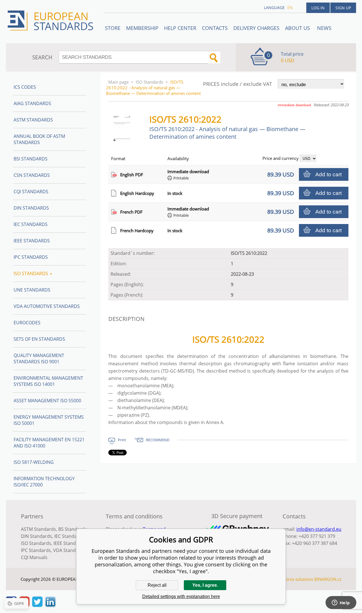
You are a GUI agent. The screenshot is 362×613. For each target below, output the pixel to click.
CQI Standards (31, 191)
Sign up (343, 7)
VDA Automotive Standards (47, 306)
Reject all (157, 585)
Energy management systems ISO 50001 (49, 420)
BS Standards (72, 529)
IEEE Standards (32, 241)
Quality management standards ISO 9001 (39, 358)
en (290, 7)
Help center (180, 28)
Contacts (215, 28)
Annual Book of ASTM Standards (39, 139)
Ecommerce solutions (292, 579)
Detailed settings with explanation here (181, 596)
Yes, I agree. (205, 585)
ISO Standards (149, 82)
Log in (318, 7)
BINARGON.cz (327, 579)
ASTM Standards (33, 120)
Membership (142, 28)
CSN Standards (32, 175)
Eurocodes (27, 322)
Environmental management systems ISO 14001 (48, 381)
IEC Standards (31, 224)
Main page (118, 82)
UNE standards (32, 290)
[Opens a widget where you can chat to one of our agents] (340, 603)
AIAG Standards (32, 103)
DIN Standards (31, 208)
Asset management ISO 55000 (47, 400)
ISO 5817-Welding (34, 462)
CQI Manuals (34, 557)
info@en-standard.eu (318, 529)
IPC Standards (31, 257)
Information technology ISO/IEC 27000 (44, 481)
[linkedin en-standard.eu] (50, 605)
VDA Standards (69, 550)
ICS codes (25, 87)
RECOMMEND (157, 439)
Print (122, 439)
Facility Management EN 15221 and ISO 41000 (49, 442)
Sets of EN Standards (39, 339)
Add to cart (328, 174)
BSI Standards (31, 159)
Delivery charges (256, 28)
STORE (112, 28)
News (324, 28)
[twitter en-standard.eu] (37, 605)
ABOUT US (298, 28)
